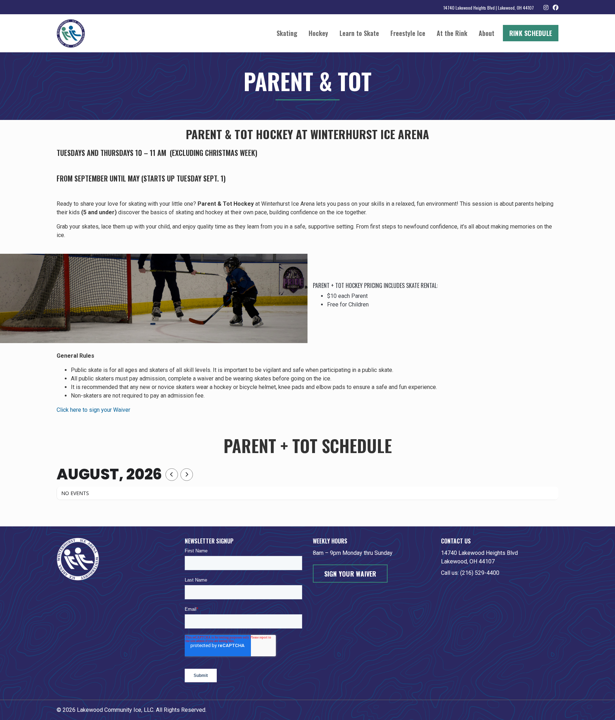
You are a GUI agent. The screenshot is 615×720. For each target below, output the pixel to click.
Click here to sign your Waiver (93, 409)
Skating (287, 33)
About (486, 33)
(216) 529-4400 (479, 572)
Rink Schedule (530, 33)
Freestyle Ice (407, 33)
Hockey (318, 33)
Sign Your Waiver (350, 573)
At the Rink (452, 33)
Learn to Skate (359, 33)
